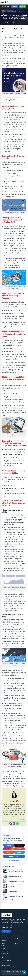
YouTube (19, 848)
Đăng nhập (6, 6)
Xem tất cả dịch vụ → (14, 856)
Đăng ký (15, 6)
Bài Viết (4, 10)
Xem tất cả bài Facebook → (9, 899)
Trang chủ (17, 938)
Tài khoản (17, 945)
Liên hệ (16, 943)
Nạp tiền (23, 6)
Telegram (19, 852)
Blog (16, 940)
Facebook (10, 10)
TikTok (19, 845)
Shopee (8, 852)
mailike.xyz (21, 819)
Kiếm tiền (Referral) (6, 965)
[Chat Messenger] (25, 972)
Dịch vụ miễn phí (5, 953)
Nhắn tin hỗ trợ (6, 931)
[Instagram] (14, 823)
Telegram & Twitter (5, 951)
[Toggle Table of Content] (17, 100)
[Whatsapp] (17, 823)
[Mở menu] (25, 2)
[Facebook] (10, 823)
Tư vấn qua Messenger (14, 860)
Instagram (8, 848)
